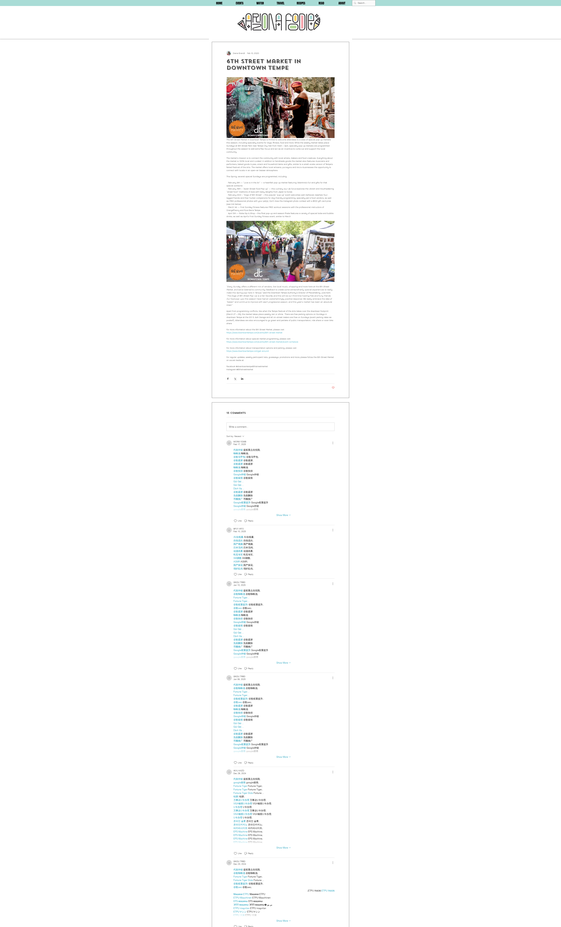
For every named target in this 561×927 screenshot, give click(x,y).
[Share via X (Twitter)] (235, 378)
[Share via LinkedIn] (242, 378)
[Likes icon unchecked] (235, 521)
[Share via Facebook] (227, 378)
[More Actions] (333, 443)
